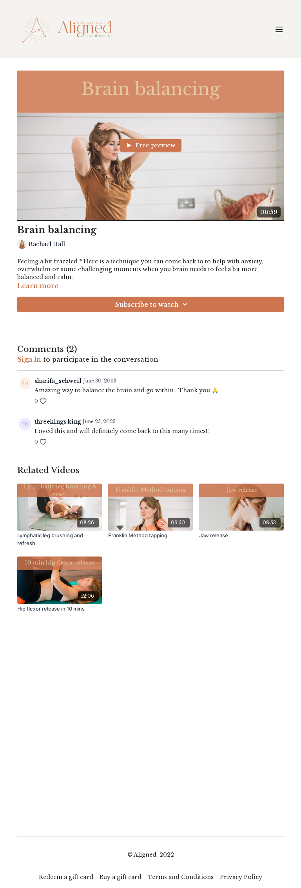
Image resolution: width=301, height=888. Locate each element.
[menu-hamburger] (279, 29)
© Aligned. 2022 (150, 854)
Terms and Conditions (181, 877)
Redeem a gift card (66, 877)
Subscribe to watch (147, 304)
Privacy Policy (241, 877)
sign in (29, 359)
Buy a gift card (120, 877)
